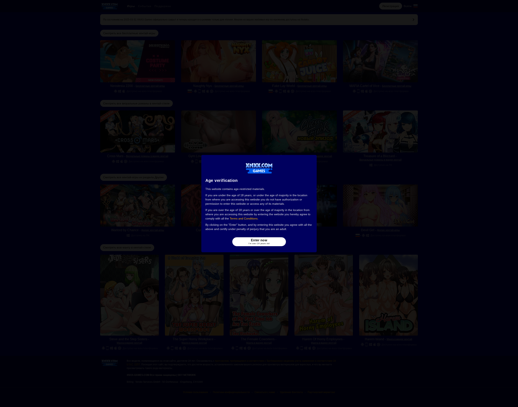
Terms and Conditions (244, 218)
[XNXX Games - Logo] (259, 168)
